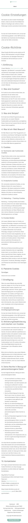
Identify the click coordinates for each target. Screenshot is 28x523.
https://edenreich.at (15, 68)
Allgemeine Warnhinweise (14, 512)
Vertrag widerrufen (8, 508)
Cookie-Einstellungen (18, 510)
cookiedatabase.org (6, 491)
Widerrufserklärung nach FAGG (14, 506)
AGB (17, 504)
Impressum (12, 504)
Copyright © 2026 (14, 515)
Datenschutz (7, 510)
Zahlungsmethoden (20, 508)
